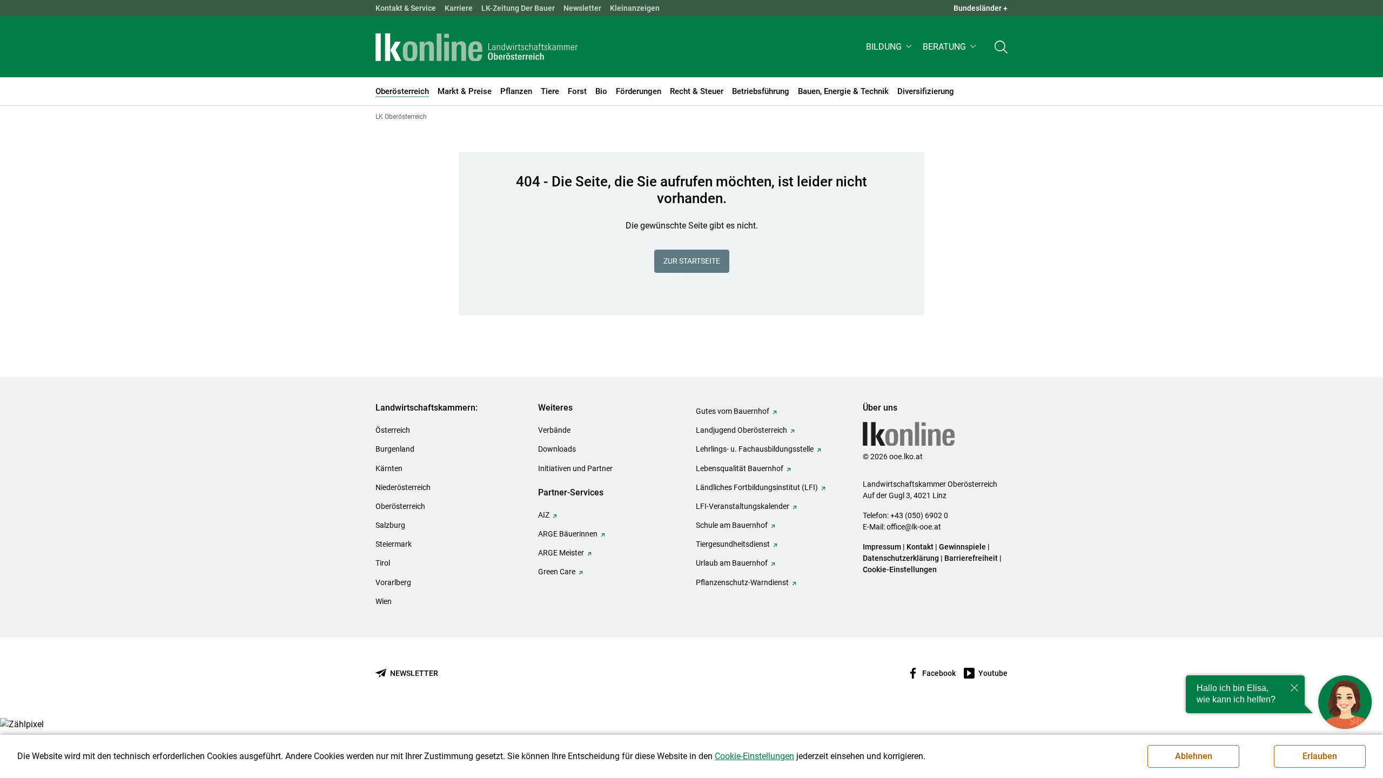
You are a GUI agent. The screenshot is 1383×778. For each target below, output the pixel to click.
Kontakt (920, 546)
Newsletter (582, 8)
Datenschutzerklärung (901, 558)
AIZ (543, 515)
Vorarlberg (393, 582)
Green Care (556, 571)
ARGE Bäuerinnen (567, 533)
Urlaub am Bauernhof (732, 563)
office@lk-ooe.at (914, 526)
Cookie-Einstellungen (900, 569)
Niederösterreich (403, 487)
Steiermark (393, 544)
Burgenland (394, 449)
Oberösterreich (400, 506)
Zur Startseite (691, 261)
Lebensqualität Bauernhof (739, 468)
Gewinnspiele (962, 546)
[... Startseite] (476, 47)
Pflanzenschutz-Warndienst (742, 582)
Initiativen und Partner (575, 468)
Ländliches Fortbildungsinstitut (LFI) (757, 487)
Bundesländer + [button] (981, 8)
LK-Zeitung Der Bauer (518, 8)
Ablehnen (1193, 756)
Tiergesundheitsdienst (733, 544)
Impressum (882, 546)
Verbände (554, 430)
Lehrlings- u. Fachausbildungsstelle (755, 449)
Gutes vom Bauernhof (732, 411)
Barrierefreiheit (971, 558)
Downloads (557, 449)
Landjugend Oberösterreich (741, 430)
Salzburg (390, 525)
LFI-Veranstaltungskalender (742, 506)
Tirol (382, 563)
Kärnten (388, 468)
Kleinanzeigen (635, 8)
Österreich (392, 430)
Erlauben (1320, 756)
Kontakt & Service (405, 8)
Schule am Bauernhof (732, 525)
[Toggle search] (1001, 46)
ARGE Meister (561, 552)
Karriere (459, 8)
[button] (890, 47)
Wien (383, 601)
